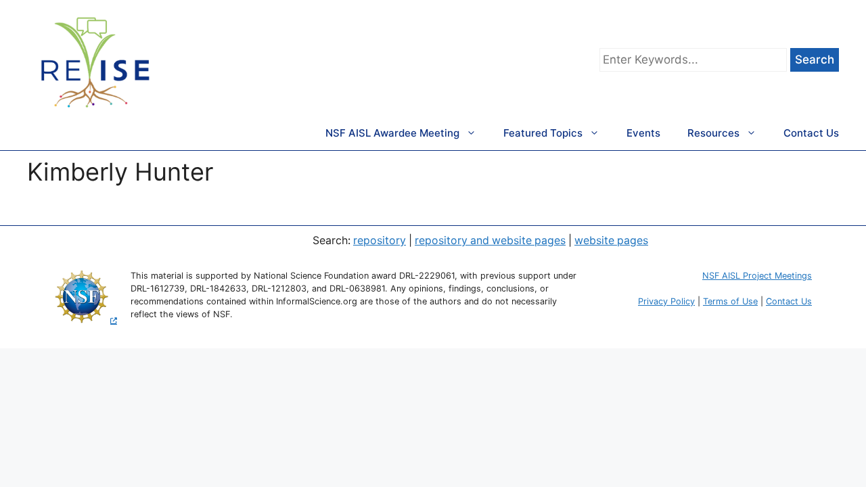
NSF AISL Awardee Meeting (392, 132)
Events (643, 132)
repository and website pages (490, 240)
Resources (713, 132)
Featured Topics (543, 132)
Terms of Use (730, 301)
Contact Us (811, 132)
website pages (611, 240)
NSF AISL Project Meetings (757, 276)
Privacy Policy (666, 301)
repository (379, 240)
